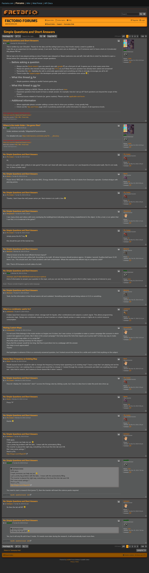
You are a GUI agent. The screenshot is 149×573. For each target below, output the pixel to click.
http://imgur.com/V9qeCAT (16, 454)
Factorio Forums (21, 21)
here (65, 89)
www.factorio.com (11, 24)
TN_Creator (127, 154)
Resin (125, 358)
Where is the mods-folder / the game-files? (21, 125)
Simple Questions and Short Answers (29, 31)
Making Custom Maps (12, 327)
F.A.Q (57, 69)
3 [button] (132, 36)
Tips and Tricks (32, 107)
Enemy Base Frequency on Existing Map (20, 359)
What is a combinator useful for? (17, 309)
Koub (125, 270)
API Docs (48, 3)
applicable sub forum (77, 96)
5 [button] (137, 36)
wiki (29, 71)
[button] (123, 36)
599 (129, 181)
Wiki (28, 3)
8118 (129, 279)
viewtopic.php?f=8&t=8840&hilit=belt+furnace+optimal (26, 277)
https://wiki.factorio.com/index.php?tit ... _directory (40, 136)
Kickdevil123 (127, 327)
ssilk (125, 50)
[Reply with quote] (118, 41)
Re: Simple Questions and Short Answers (20, 154)
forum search (33, 66)
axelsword (127, 309)
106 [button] (142, 36)
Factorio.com (7, 3)
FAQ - (16, 117)
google (60, 66)
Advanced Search (21, 115)
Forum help (25, 117)
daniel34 (126, 460)
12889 (129, 58)
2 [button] (129, 36)
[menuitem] (60, 20)
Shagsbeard (127, 211)
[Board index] (21, 12)
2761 (129, 468)
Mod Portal (37, 3)
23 (128, 317)
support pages (34, 73)
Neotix (125, 173)
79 (128, 162)
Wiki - (20, 117)
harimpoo (126, 434)
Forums (20, 3)
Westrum (126, 249)
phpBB (68, 559)
